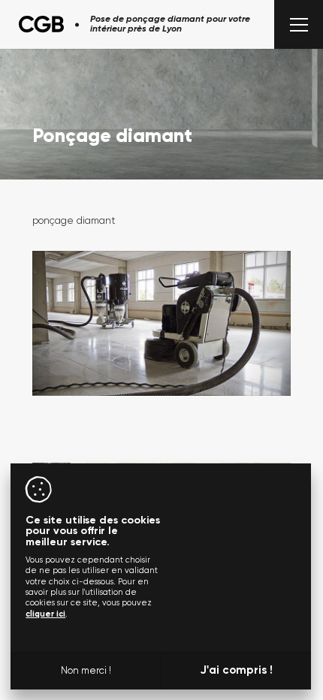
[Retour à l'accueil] (41, 24)
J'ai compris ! (236, 670)
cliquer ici (45, 614)
